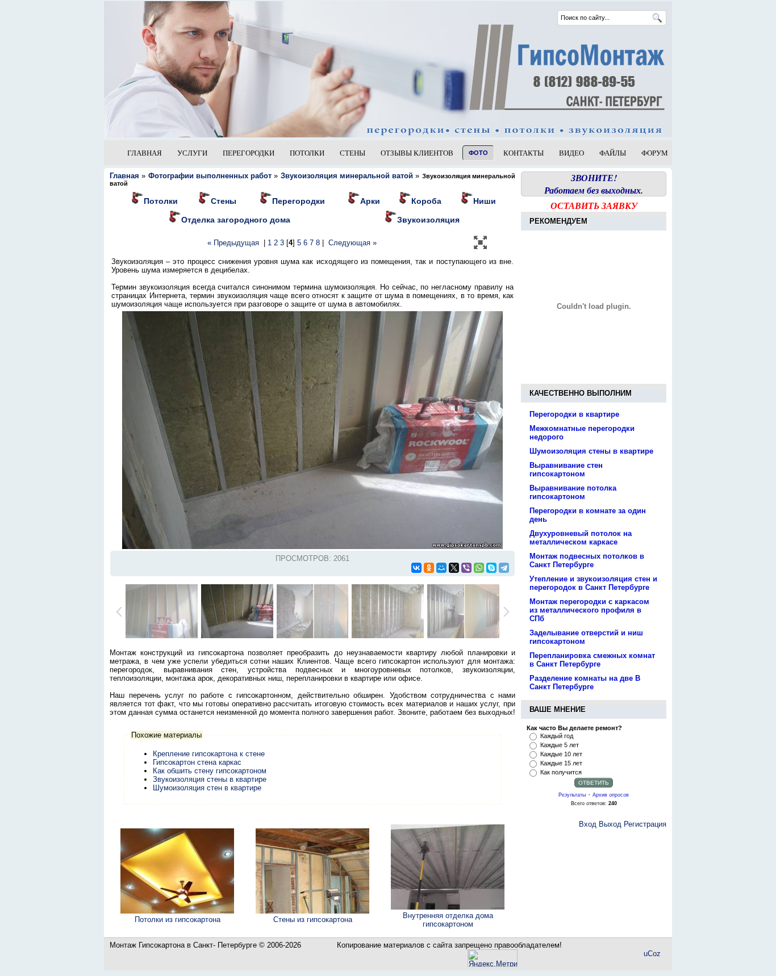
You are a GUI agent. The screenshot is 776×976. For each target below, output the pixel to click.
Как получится (561, 772)
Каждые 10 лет (561, 754)
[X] (454, 568)
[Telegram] (504, 568)
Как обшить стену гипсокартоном (209, 770)
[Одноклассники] (429, 568)
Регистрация (645, 824)
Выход (610, 824)
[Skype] (491, 568)
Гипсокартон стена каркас (197, 762)
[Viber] (466, 568)
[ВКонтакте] (416, 568)
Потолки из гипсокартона (177, 919)
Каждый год (556, 735)
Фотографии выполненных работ (210, 175)
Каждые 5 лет (559, 745)
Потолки (161, 201)
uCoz (652, 953)
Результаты (572, 795)
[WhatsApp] (479, 568)
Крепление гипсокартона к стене (209, 753)
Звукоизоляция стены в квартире (209, 779)
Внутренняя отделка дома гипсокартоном (448, 919)
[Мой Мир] (441, 568)
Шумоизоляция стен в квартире (207, 788)
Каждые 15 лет (561, 763)
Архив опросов (611, 795)
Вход (587, 824)
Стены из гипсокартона (312, 919)
